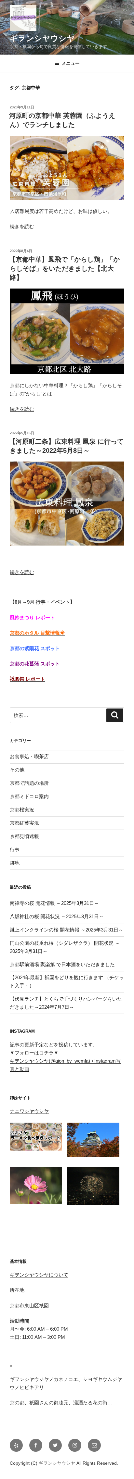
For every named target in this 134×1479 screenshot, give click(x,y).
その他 (17, 769)
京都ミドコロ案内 (29, 796)
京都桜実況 (22, 809)
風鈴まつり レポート (32, 617)
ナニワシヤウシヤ (29, 1111)
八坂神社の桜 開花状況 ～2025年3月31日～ (57, 916)
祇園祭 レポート (27, 679)
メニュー (70, 63)
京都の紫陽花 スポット (35, 648)
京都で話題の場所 (29, 783)
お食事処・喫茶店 (29, 756)
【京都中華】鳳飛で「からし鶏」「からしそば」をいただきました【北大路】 (64, 268)
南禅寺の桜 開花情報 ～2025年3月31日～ (54, 903)
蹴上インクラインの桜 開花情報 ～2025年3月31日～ (66, 929)
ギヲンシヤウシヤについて (39, 1274)
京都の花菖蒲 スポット (35, 663)
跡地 (15, 863)
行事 (15, 849)
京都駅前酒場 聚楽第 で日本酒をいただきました (62, 964)
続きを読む (22, 226)
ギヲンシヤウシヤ (42, 38)
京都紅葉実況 (24, 823)
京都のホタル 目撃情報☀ (37, 632)
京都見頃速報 (24, 836)
